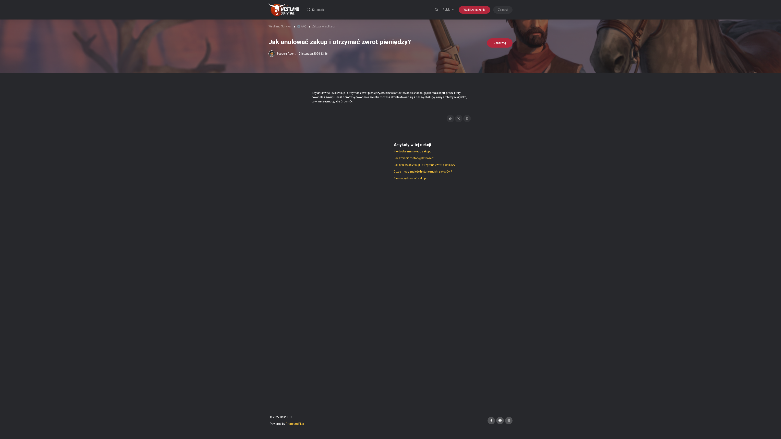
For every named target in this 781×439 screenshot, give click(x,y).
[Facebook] (450, 118)
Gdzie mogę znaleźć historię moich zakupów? (423, 171)
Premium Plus (295, 423)
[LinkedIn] (467, 118)
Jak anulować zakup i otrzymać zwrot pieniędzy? (425, 164)
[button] (449, 9)
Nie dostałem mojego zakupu (412, 151)
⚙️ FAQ (301, 26)
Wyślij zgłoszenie (474, 9)
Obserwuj (499, 43)
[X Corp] (458, 118)
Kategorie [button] (318, 9)
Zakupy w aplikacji (323, 26)
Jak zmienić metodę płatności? (414, 158)
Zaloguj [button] (503, 9)
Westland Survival (279, 26)
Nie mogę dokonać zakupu (411, 178)
